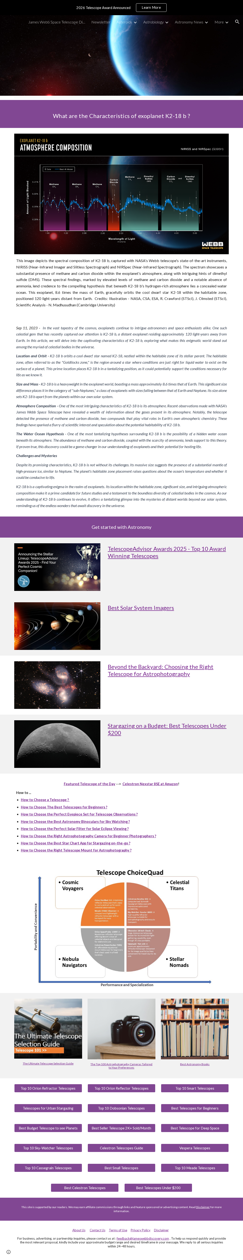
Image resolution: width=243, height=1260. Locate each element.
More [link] (219, 22)
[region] (121, 7)
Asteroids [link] (124, 22)
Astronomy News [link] (189, 22)
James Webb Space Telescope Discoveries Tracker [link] (56, 22)
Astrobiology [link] (153, 22)
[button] (237, 21)
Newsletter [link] (100, 22)
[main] (121, 114)
